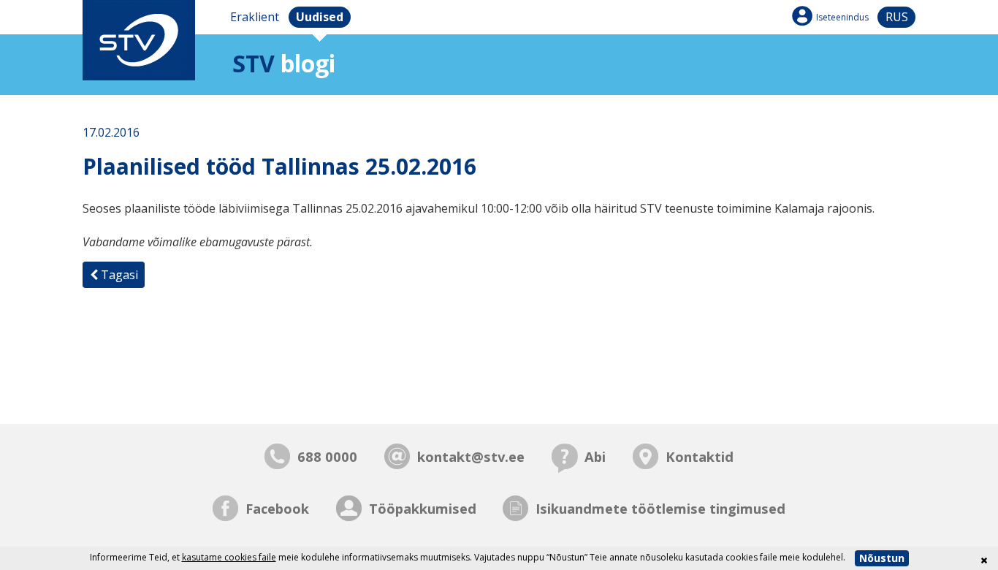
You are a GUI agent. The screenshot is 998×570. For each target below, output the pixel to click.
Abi (595, 456)
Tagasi (118, 275)
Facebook (277, 508)
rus (896, 17)
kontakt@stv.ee (471, 456)
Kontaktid (700, 456)
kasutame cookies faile (229, 557)
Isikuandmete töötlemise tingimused (660, 508)
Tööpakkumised (422, 508)
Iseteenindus (842, 17)
